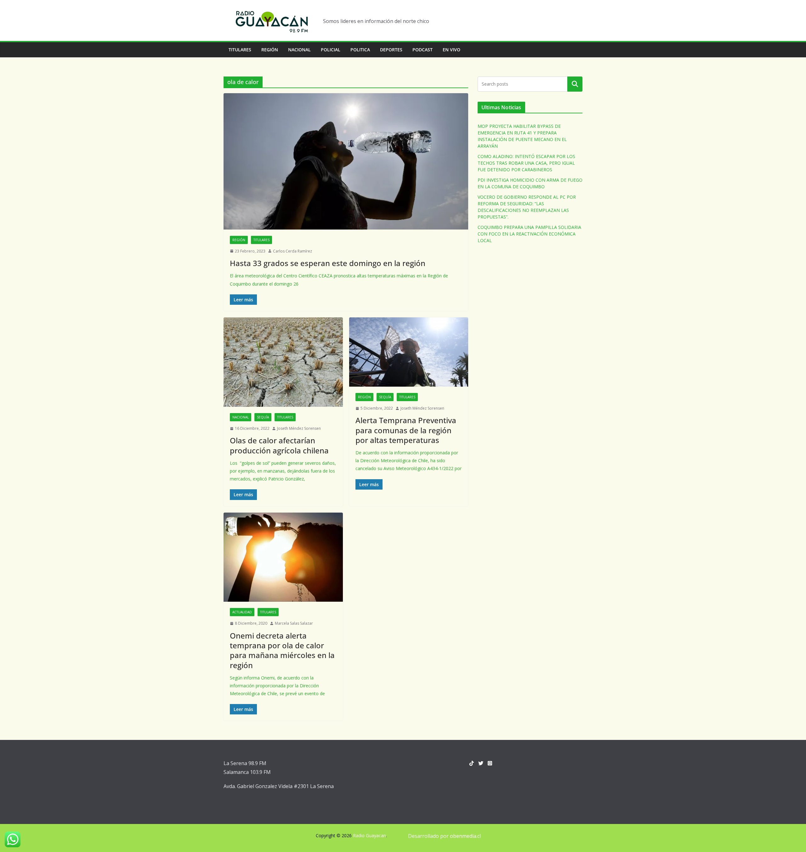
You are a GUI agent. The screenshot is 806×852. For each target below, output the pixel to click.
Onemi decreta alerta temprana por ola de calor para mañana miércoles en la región (282, 650)
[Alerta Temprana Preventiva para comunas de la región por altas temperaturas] (408, 352)
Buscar (574, 84)
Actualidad (242, 612)
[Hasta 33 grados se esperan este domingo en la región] (346, 161)
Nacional (299, 50)
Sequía (263, 417)
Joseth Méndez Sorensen (299, 428)
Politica (360, 50)
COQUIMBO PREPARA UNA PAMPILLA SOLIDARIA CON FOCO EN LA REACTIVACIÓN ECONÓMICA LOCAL (529, 233)
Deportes (391, 50)
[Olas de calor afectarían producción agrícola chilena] (283, 362)
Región (269, 50)
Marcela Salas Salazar (294, 623)
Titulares (240, 50)
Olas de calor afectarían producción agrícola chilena (279, 445)
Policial (330, 50)
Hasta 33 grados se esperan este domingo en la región (327, 263)
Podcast (422, 50)
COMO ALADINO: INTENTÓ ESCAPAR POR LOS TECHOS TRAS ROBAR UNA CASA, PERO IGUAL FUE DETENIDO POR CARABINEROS (526, 163)
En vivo (451, 50)
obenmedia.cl (465, 835)
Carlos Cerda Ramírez (292, 251)
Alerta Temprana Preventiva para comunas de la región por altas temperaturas (405, 430)
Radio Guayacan (369, 835)
